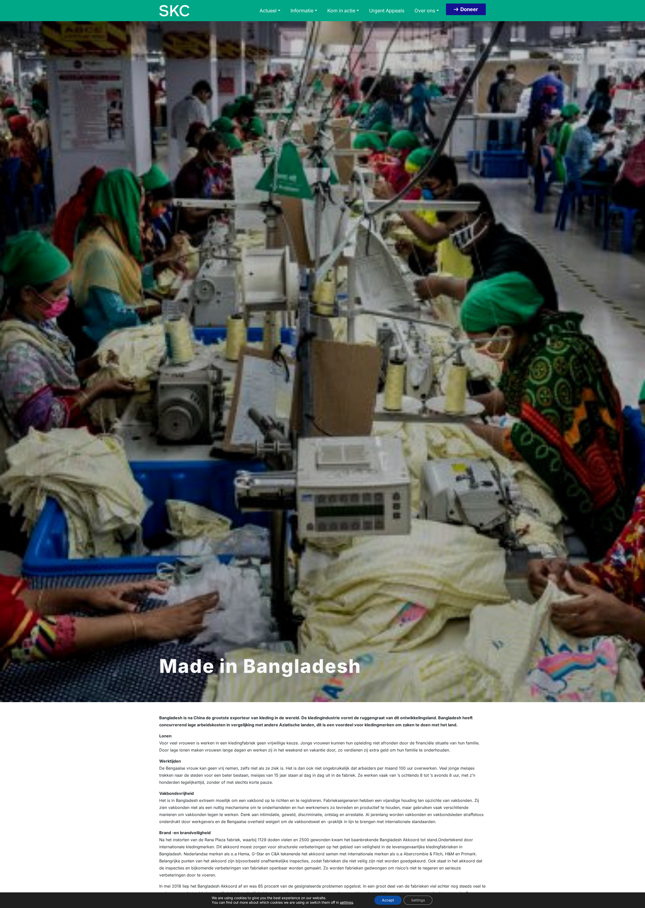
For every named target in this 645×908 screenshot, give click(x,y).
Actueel (268, 11)
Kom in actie (341, 11)
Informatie (302, 11)
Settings (418, 900)
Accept (388, 900)
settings (346, 902)
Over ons (424, 11)
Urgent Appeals (386, 11)
